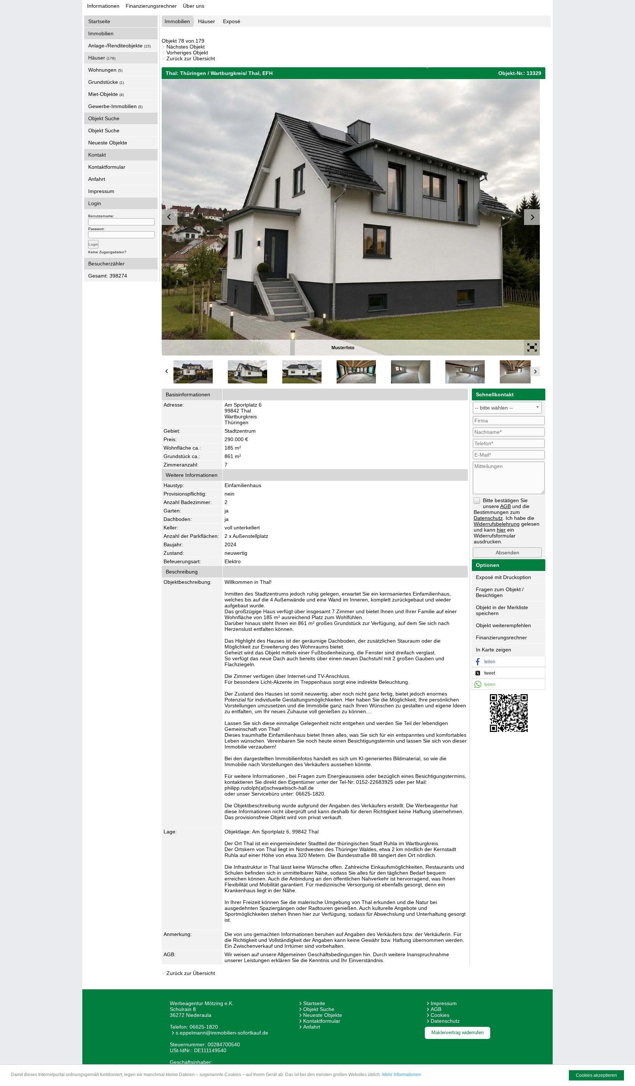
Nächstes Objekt (185, 47)
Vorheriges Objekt (187, 53)
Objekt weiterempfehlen (503, 625)
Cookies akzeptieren (596, 1075)
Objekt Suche (103, 130)
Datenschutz (445, 1021)
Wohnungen (105, 70)
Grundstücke (106, 82)
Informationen (103, 6)
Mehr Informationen (401, 1074)
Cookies (440, 1015)
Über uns (193, 6)
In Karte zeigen (493, 650)
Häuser (101, 58)
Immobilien (177, 21)
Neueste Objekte (107, 143)
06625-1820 (204, 1027)
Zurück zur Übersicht (190, 58)
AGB (436, 1009)
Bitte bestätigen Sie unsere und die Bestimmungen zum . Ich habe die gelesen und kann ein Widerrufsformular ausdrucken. (506, 520)
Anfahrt (96, 179)
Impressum (101, 191)
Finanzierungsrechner (151, 6)
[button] (508, 661)
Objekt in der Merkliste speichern (502, 610)
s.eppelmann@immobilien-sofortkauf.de (222, 1033)
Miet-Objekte (106, 94)
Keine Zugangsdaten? (107, 252)
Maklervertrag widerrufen (457, 1032)
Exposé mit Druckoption (503, 577)
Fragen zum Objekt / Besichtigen (500, 592)
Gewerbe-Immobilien (115, 106)
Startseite (99, 21)
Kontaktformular (106, 167)
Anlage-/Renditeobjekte (119, 46)
